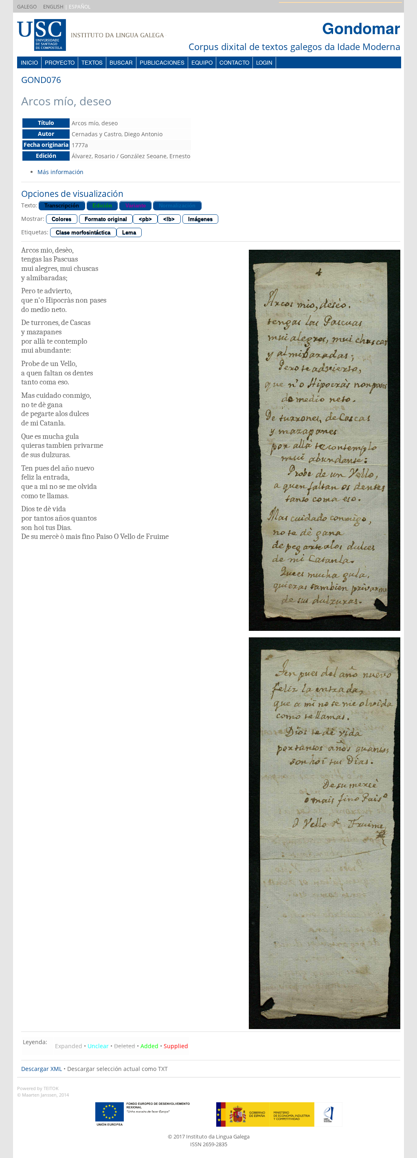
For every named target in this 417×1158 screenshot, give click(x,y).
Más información (60, 172)
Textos (92, 62)
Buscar (121, 62)
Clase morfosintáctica (83, 232)
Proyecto (60, 62)
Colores (61, 219)
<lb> (169, 219)
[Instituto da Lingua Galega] (99, 36)
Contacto (234, 62)
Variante (135, 206)
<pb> (145, 219)
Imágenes (200, 219)
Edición (102, 206)
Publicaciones (162, 62)
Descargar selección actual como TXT (117, 1069)
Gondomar (361, 28)
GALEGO (27, 6)
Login (264, 62)
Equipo (202, 62)
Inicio (29, 62)
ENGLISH (53, 6)
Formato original (106, 219)
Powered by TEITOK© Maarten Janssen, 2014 (43, 1092)
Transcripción (61, 206)
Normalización (177, 206)
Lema (129, 232)
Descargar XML (41, 1069)
